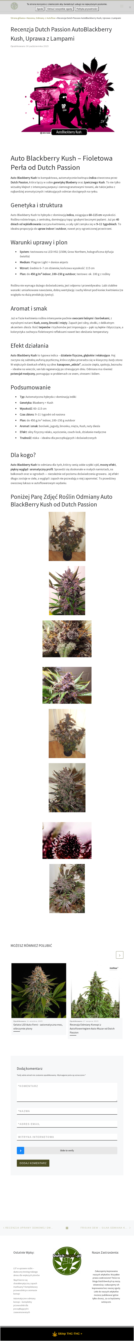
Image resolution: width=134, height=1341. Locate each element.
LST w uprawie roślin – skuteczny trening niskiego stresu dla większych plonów (26, 1272)
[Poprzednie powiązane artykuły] (112, 955)
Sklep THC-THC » (70, 1333)
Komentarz (28, 1086)
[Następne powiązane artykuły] (119, 955)
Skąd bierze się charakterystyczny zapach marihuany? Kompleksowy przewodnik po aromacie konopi (25, 1287)
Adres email (29, 1124)
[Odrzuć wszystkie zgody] (130, 7)
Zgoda (40, 9)
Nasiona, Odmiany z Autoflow (41, 18)
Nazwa (24, 1111)
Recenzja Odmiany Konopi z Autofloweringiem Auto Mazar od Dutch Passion (92, 1028)
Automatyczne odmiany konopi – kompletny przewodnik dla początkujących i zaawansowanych (24, 1305)
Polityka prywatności (86, 9)
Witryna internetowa (36, 1137)
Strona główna (18, 18)
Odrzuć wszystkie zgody (59, 9)
